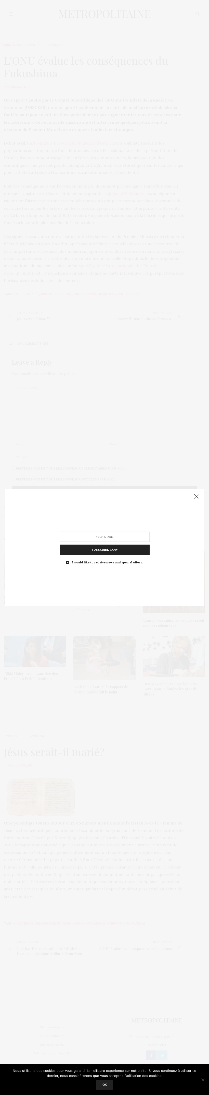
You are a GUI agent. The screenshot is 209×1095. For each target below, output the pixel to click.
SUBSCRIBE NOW (105, 549)
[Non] (202, 1079)
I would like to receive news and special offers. (107, 562)
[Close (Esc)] (196, 497)
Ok (104, 1085)
